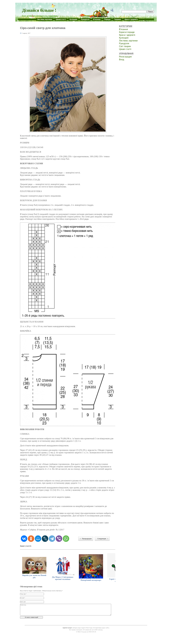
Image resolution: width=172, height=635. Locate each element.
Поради (107, 19)
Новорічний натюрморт (91, 580)
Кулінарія (73, 19)
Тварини (117, 19)
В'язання (96, 19)
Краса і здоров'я (131, 19)
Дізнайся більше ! (39, 10)
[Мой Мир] (38, 538)
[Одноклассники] (31, 538)
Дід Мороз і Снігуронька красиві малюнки (62, 578)
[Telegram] (52, 538)
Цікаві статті (61, 19)
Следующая (101, 538)
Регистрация (125, 57)
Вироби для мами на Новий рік (34, 576)
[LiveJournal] (45, 538)
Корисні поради (127, 32)
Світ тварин (125, 46)
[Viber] (59, 538)
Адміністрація (67, 628)
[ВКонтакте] (24, 538)
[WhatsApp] (66, 538)
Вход (121, 59)
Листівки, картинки (44, 19)
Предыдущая (87, 538)
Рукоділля (85, 19)
